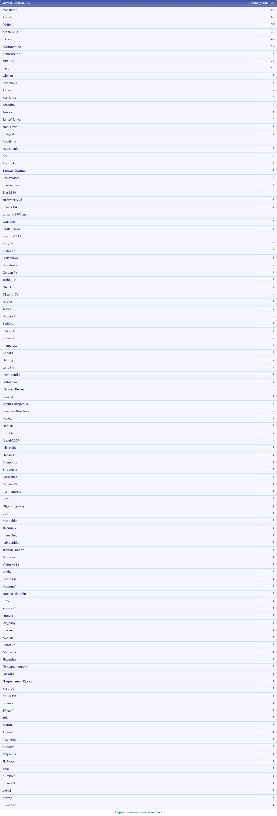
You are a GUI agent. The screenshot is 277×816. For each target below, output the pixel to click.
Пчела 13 (9, 455)
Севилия (9, 645)
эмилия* (9, 608)
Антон (7, 725)
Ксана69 (9, 783)
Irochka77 (10, 83)
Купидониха (12, 46)
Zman (7, 769)
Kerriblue (9, 97)
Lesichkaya (10, 258)
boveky (8, 703)
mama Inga (10, 535)
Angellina (9, 141)
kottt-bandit (11, 375)
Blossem (8, 747)
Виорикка (10, 470)
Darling (8, 360)
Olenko (8, 76)
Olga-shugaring (13, 506)
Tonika (7, 112)
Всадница (10, 462)
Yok (5, 717)
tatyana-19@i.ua (15, 214)
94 (272, 9)
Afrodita (9, 105)
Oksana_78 (11, 294)
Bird (6, 499)
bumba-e (9, 776)
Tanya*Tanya (12, 119)
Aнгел (7, 309)
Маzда (7, 798)
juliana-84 (10, 207)
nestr (6, 68)
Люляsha (9, 659)
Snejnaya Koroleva (16, 411)
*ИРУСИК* (10, 696)
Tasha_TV (9, 280)
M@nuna (9, 754)
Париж (8, 426)
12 (272, 75)
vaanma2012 (12, 236)
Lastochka (10, 382)
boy (5, 513)
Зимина (8, 331)
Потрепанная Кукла (17, 681)
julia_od (8, 134)
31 (272, 24)
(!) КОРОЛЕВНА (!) (16, 667)
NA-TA (7, 287)
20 (272, 31)
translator (10, 10)
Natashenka (11, 149)
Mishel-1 (9, 316)
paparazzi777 (12, 54)
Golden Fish (11, 272)
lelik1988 (9, 448)
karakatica (10, 477)
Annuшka (9, 163)
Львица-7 (10, 528)
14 (272, 53)
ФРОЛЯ (8, 61)
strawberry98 (12, 200)
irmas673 (9, 805)
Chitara (8, 353)
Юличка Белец (13, 389)
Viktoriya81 (11, 564)
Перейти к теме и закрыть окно (138, 812)
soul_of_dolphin (14, 594)
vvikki (7, 790)
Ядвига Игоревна (15, 404)
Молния (9, 557)
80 (272, 17)
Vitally (7, 572)
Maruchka (10, 521)
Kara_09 (9, 689)
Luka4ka (8, 674)
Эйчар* (8, 710)
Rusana (8, 397)
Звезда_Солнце (14, 171)
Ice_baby (9, 623)
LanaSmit (9, 367)
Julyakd (8, 732)
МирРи (8, 244)
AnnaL (7, 17)
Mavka (7, 418)
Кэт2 (6, 601)
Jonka (7, 90)
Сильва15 (10, 484)
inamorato (10, 345)
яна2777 (9, 251)
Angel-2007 (11, 440)
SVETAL (8, 324)
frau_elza (9, 739)
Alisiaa (7, 302)
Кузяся (8, 637)
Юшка (7, 39)
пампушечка (12, 491)
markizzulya (11, 185)
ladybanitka (11, 543)
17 (272, 46)
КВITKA (8, 433)
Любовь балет (13, 550)
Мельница (10, 32)
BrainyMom (11, 178)
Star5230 (9, 192)
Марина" (9, 586)
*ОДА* (8, 24)
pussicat (8, 338)
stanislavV (10, 127)
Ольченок (10, 222)
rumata (8, 616)
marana (8, 630)
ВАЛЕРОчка (11, 229)
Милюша (9, 652)
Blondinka (10, 265)
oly (5, 156)
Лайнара (9, 761)
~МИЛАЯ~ (10, 579)
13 (272, 68)
